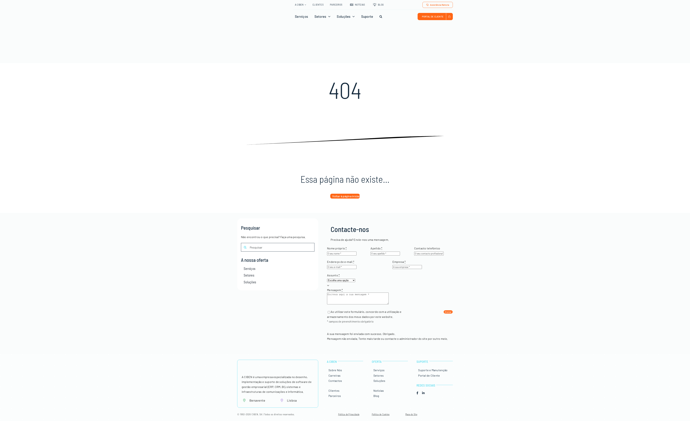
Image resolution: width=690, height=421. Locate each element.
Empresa (399, 261)
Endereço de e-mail (340, 261)
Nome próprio (337, 248)
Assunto (333, 275)
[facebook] (417, 393)
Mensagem (335, 290)
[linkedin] (423, 393)
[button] (381, 16)
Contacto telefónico (427, 248)
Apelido (376, 248)
